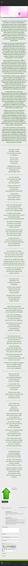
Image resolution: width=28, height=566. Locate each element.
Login (26, 562)
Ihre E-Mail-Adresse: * (10, 537)
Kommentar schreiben (22, 507)
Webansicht (25, 563)
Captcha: (7, 543)
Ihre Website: (4, 540)
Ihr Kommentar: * (5, 527)
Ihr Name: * (4, 534)
